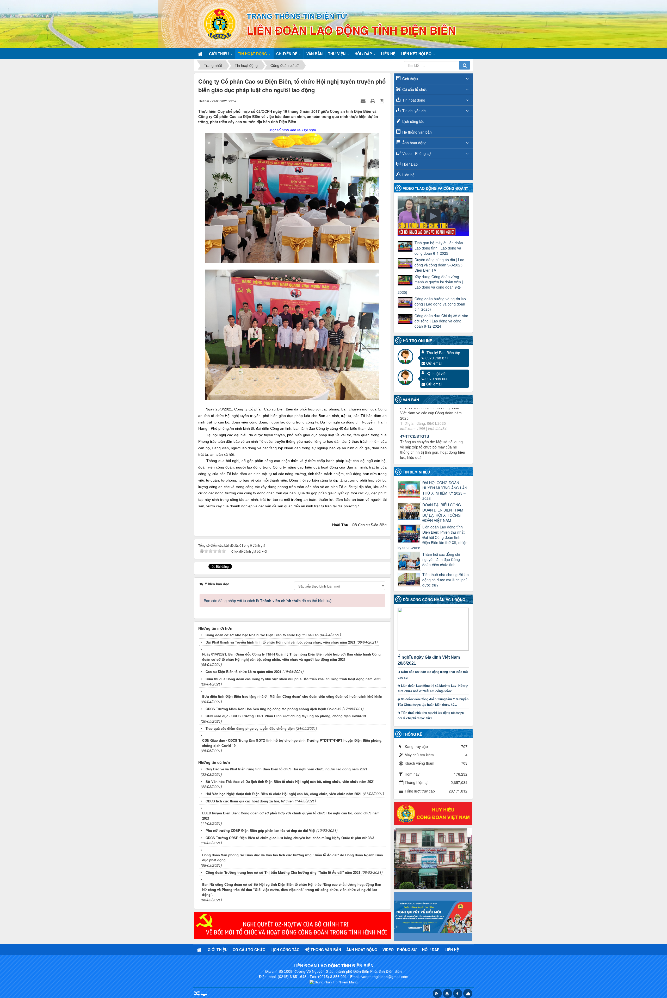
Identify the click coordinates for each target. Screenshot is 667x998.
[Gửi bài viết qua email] (364, 100)
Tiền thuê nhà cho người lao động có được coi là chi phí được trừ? (445, 580)
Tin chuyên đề (414, 110)
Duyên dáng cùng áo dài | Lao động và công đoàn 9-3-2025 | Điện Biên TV (440, 265)
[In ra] (373, 100)
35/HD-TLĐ (409, 455)
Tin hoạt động (413, 100)
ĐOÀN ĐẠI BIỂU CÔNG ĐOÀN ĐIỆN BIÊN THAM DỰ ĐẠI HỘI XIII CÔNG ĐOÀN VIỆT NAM (442, 512)
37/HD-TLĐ (409, 420)
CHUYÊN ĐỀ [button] (287, 53)
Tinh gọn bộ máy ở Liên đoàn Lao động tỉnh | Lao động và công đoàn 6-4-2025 (439, 248)
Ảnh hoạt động (414, 142)
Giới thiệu (410, 78)
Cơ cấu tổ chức (414, 89)
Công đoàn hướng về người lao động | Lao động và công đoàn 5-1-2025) (440, 304)
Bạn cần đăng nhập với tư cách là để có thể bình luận (269, 600)
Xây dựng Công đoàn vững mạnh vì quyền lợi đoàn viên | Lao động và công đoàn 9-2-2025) (430, 284)
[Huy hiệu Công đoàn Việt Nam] (433, 813)
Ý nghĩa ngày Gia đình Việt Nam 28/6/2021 (429, 660)
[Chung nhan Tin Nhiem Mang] (333, 981)
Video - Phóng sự (416, 153)
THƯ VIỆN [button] (337, 53)
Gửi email (434, 363)
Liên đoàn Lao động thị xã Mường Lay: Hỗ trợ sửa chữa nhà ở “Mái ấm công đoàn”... (433, 688)
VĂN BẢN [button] (314, 53)
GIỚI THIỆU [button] (219, 53)
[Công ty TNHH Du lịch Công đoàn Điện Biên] (433, 858)
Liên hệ (408, 174)
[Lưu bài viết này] (382, 100)
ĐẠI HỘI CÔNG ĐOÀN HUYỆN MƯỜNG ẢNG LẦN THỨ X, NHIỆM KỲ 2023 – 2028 (444, 490)
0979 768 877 (436, 357)
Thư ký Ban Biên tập (443, 352)
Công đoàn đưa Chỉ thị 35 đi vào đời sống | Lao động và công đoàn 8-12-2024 (441, 321)
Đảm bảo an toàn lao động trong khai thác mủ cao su (433, 674)
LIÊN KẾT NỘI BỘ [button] (417, 53)
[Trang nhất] (200, 53)
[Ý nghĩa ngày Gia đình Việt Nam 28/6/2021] (434, 628)
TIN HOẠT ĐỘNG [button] (253, 53)
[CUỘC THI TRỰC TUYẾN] (433, 916)
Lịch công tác (413, 121)
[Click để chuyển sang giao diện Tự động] (197, 993)
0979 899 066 (436, 378)
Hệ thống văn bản (417, 132)
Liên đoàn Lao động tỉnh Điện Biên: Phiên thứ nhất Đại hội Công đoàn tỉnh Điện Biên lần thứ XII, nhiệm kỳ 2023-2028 (433, 537)
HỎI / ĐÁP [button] (364, 53)
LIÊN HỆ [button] (388, 53)
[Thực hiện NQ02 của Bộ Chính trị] (292, 924)
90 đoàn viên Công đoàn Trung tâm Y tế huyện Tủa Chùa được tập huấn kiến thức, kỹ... (433, 702)
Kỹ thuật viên (437, 373)
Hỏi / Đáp (410, 164)
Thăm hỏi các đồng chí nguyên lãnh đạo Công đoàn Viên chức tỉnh (441, 559)
